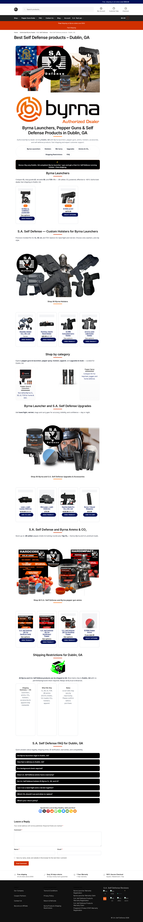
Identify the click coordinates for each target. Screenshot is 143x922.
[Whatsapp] (59, 811)
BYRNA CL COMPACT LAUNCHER (25, 210)
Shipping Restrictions (54, 154)
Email (60, 849)
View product (27, 218)
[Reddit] (52, 811)
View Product (27, 339)
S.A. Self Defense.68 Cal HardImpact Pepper (46, 633)
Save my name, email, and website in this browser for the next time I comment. (41, 858)
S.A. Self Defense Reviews (116, 888)
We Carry (58, 149)
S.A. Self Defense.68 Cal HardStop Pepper (68, 632)
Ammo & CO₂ (84, 149)
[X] (44, 811)
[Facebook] (40, 811)
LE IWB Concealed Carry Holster (68, 333)
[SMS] (55, 811)
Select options (70, 215)
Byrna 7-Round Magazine (89, 508)
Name (16, 849)
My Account (101, 11)
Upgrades (70, 149)
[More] (75, 811)
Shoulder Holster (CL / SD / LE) (25, 333)
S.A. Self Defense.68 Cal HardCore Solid (25, 632)
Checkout (126, 11)
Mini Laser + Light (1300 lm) (46, 508)
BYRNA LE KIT (68, 209)
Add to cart (26, 515)
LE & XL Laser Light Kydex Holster (89, 333)
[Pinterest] (48, 811)
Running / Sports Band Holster (47, 333)
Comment (18, 830)
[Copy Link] (71, 811)
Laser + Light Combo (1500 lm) (25, 508)
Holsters (48, 149)
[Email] (67, 811)
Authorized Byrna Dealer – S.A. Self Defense (34, 32)
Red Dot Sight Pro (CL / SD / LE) (68, 508)
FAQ (68, 154)
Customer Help (114, 11)
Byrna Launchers (33, 149)
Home (16, 32)
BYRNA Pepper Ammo (89, 631)
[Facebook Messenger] (63, 811)
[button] (125, 18)
